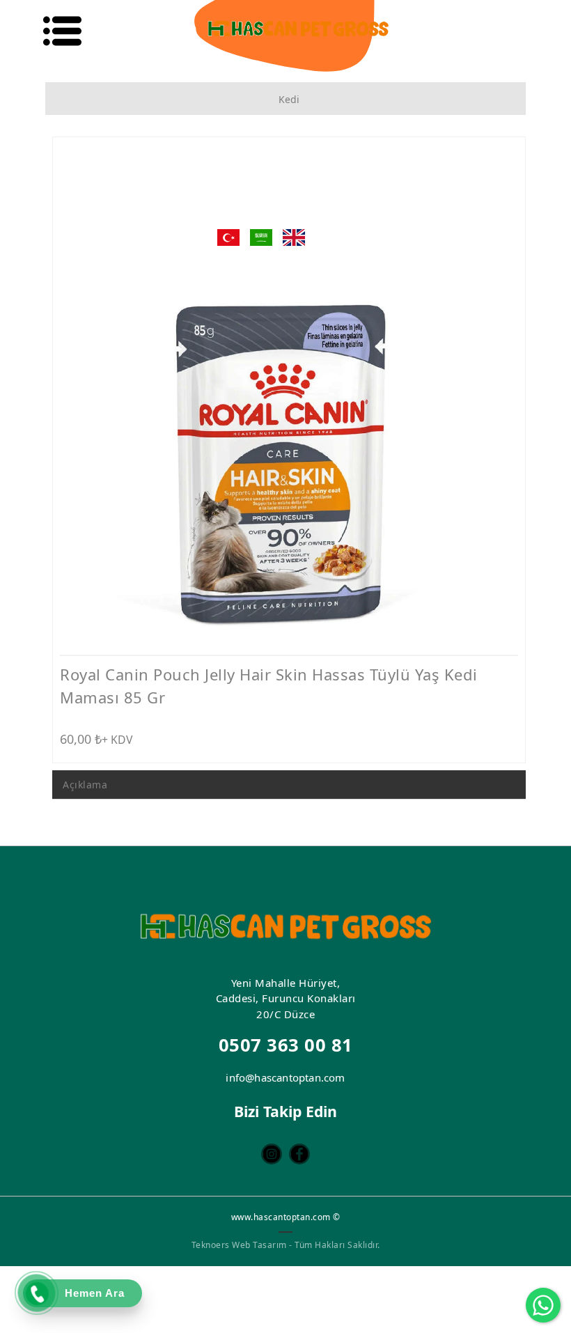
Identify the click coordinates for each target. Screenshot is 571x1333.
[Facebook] (299, 1154)
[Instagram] (271, 1154)
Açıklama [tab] (85, 784)
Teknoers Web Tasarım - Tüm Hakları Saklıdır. (285, 1245)
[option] (289, 399)
